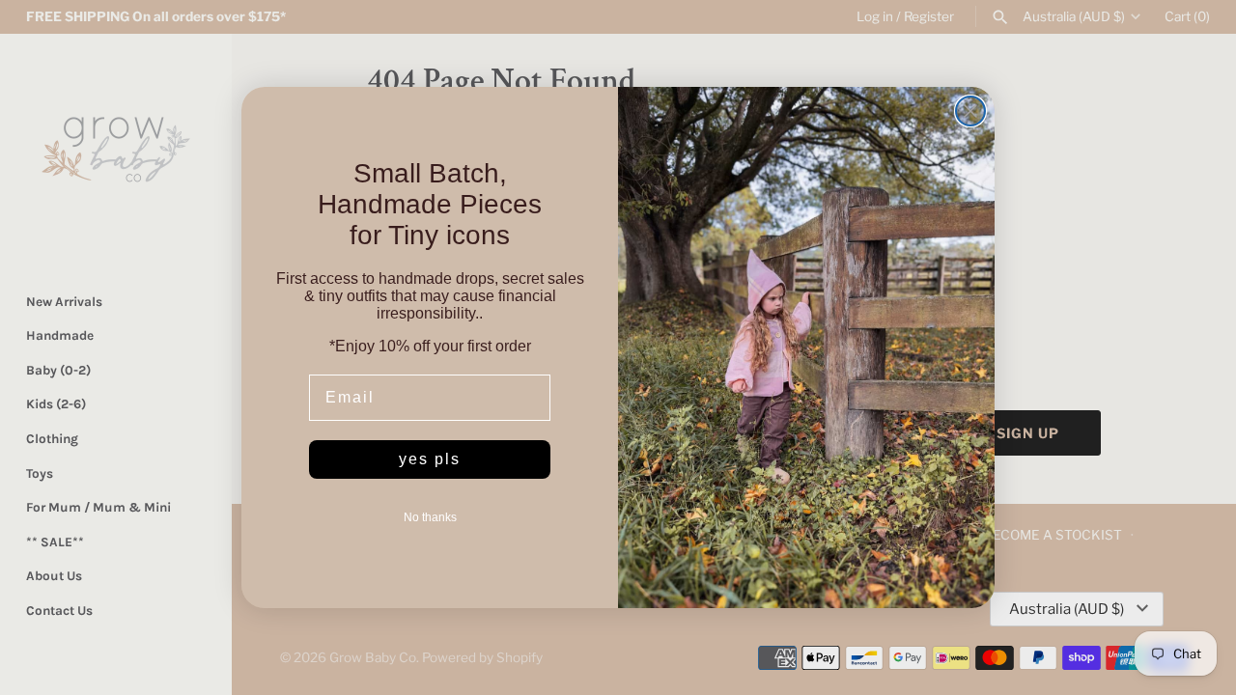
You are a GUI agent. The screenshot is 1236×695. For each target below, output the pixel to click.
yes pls (430, 459)
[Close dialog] (970, 111)
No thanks (430, 517)
